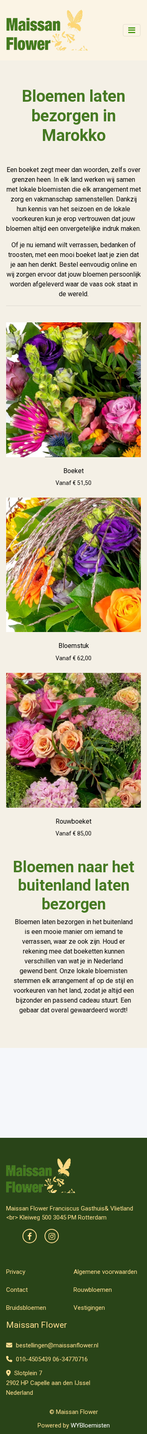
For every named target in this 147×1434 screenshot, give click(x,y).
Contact (17, 1289)
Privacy (15, 1271)
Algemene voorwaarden (105, 1271)
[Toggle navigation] (131, 30)
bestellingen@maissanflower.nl (56, 1345)
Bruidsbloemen (26, 1307)
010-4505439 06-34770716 (51, 1359)
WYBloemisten (90, 1425)
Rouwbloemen (93, 1289)
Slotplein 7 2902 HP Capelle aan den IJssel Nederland (48, 1382)
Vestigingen (89, 1307)
